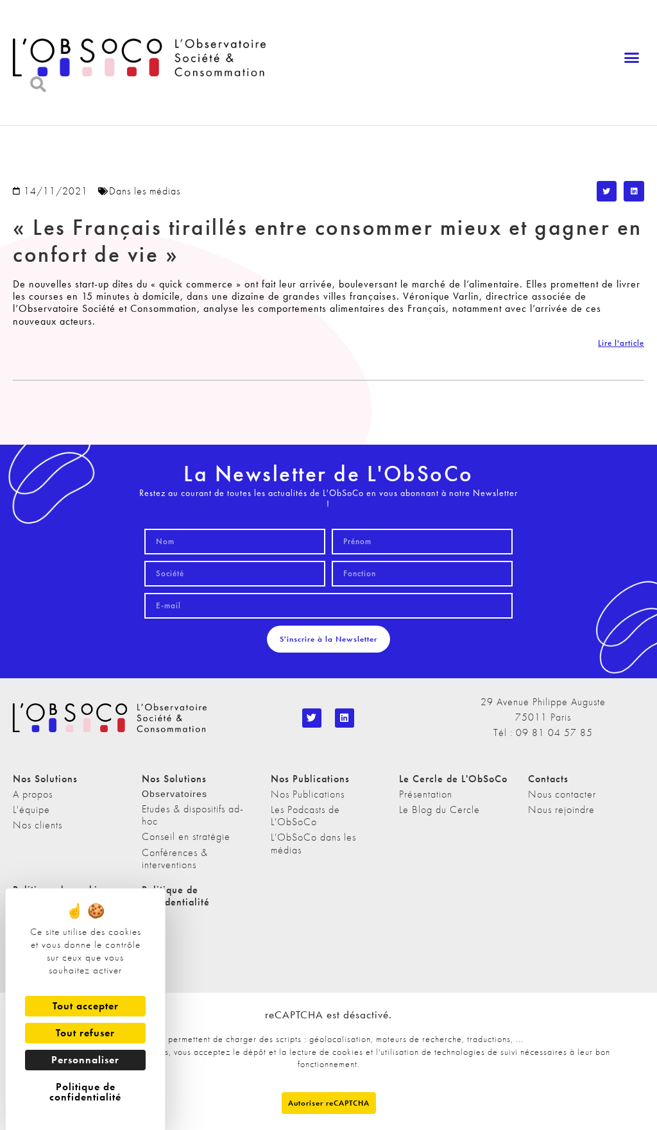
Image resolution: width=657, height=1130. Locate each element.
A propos (33, 794)
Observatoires (174, 794)
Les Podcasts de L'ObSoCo (305, 815)
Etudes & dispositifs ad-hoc (193, 815)
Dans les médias (144, 191)
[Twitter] (311, 718)
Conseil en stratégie (186, 836)
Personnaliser (85, 1059)
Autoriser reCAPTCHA (329, 1103)
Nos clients (37, 825)
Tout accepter (86, 1006)
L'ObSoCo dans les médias (313, 843)
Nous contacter (562, 794)
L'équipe (31, 809)
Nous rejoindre (561, 809)
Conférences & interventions (175, 858)
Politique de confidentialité (176, 896)
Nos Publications (308, 794)
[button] (631, 58)
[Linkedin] (344, 718)
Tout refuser (85, 1033)
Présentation (425, 794)
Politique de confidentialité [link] (85, 1092)
